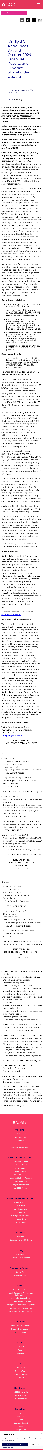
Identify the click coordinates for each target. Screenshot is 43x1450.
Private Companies (21, 1137)
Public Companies (21, 1134)
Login (21, 1413)
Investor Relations (21, 1374)
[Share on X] (28, 20)
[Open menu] (38, 4)
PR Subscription (21, 1254)
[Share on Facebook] (22, 20)
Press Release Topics (21, 1290)
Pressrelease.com (21, 1399)
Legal (21, 1144)
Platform (21, 1350)
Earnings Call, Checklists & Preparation (21, 1305)
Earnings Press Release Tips (21, 1308)
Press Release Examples (20, 1329)
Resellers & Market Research (21, 1147)
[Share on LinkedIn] (34, 20)
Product (21, 1347)
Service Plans (21, 1272)
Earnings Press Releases (20, 1216)
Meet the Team (21, 1371)
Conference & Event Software (21, 1240)
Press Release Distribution (21, 1165)
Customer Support (21, 1423)
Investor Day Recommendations (21, 1311)
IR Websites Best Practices (21, 1301)
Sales (21, 1420)
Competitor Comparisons (20, 1298)
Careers (21, 1378)
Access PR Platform (20, 1161)
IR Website (21, 1206)
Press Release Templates (20, 1326)
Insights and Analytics (21, 1185)
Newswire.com (20, 1395)
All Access (21, 1237)
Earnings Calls (20, 1212)
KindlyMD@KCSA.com (12, 735)
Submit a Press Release (21, 1258)
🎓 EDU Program (20, 1332)
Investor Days (21, 1219)
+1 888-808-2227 (20, 1416)
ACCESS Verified (20, 1188)
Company (20, 1353)
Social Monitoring (20, 1181)
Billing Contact (20, 1430)
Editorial (21, 1426)
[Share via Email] (40, 20)
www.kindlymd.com (11, 615)
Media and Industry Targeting (21, 1178)
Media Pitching (20, 1171)
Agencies (20, 1140)
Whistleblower (21, 1222)
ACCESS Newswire (21, 1392)
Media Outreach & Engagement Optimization (21, 1294)
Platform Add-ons (20, 1275)
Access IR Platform (21, 1202)
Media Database (21, 1168)
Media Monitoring (20, 1175)
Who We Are (21, 1368)
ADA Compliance (20, 1209)
